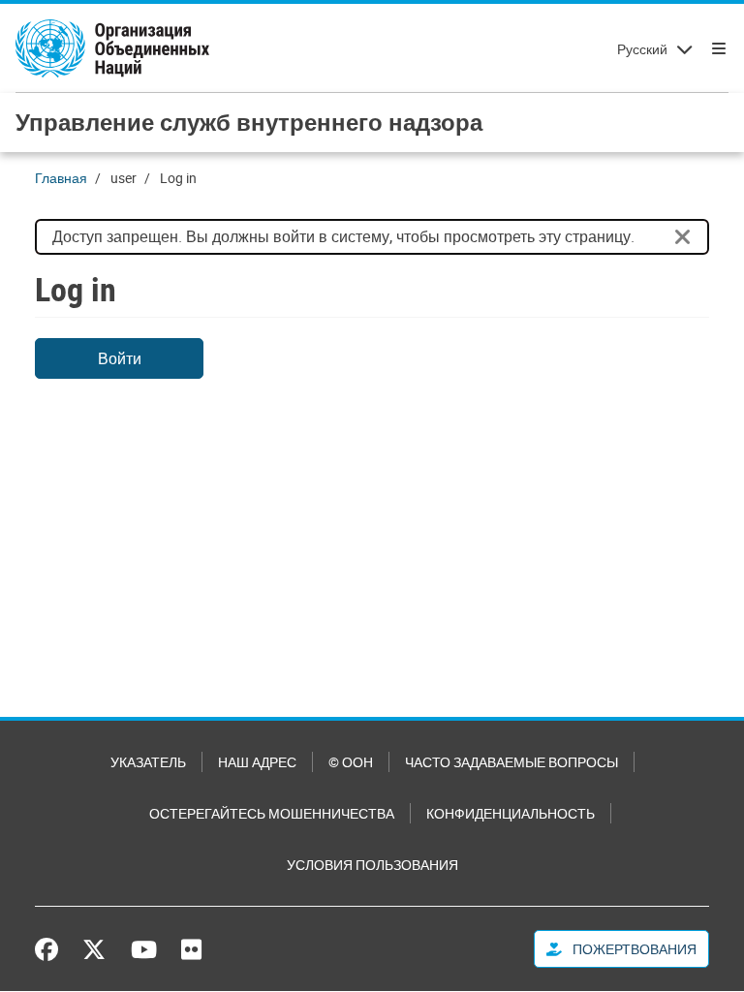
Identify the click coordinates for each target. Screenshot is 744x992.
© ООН (350, 762)
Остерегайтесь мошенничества (271, 813)
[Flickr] (191, 949)
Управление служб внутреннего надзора (249, 122)
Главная (61, 178)
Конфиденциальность (510, 813)
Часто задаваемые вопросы (511, 762)
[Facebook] (51, 949)
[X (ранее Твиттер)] (94, 949)
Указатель (148, 762)
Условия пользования (372, 864)
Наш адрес (257, 762)
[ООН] (112, 48)
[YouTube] (144, 949)
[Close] (683, 237)
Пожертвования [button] (633, 949)
